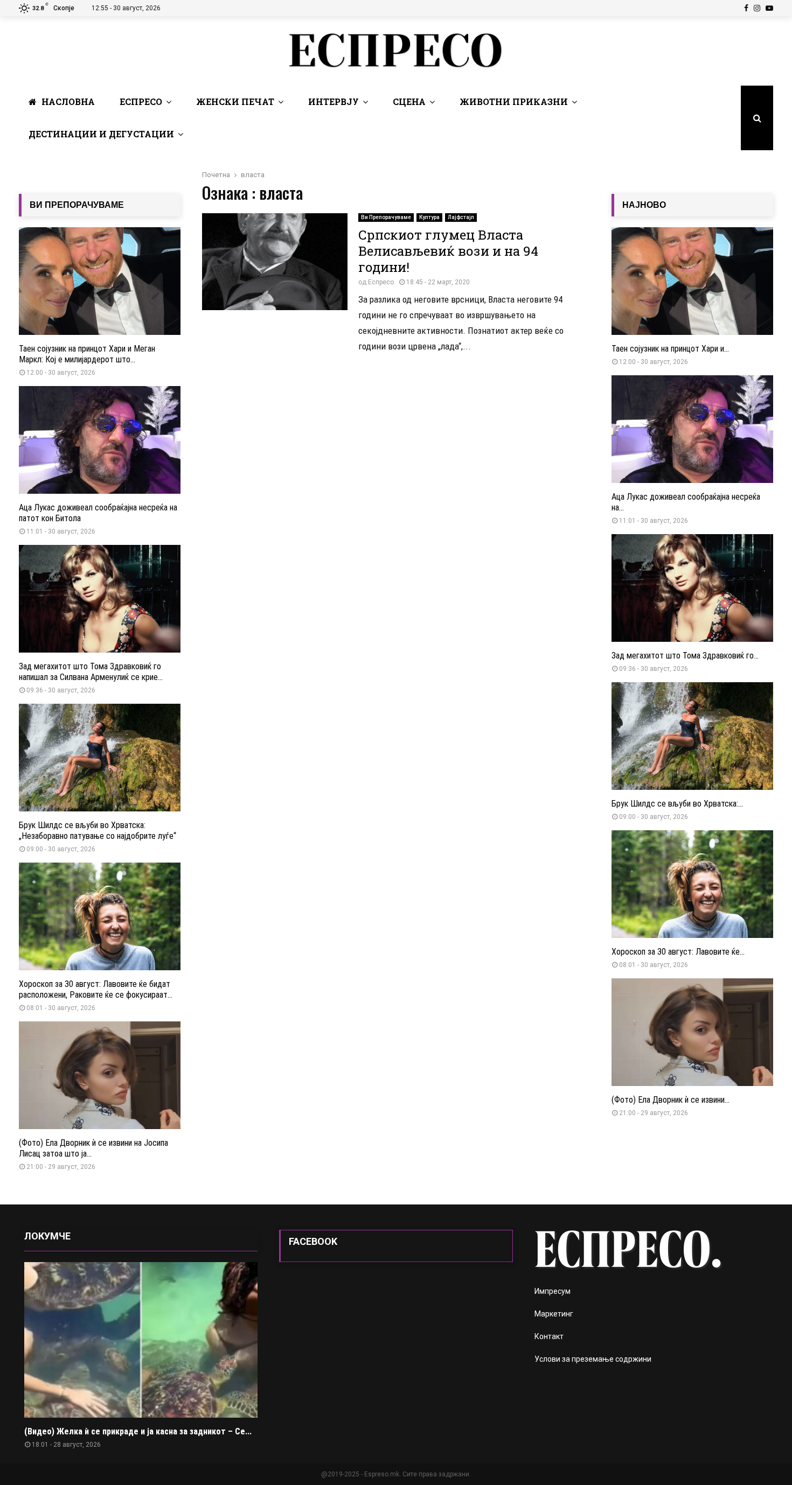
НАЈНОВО (644, 205)
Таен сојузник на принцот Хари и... (670, 349)
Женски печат (235, 101)
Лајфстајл (461, 217)
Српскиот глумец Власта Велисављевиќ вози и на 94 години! (448, 251)
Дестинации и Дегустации (101, 133)
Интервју (333, 101)
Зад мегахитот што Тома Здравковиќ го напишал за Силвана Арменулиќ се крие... (91, 671)
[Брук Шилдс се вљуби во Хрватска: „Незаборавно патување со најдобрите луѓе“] (99, 757)
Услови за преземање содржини (592, 1359)
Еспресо (141, 101)
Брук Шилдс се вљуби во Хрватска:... (677, 803)
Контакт (549, 1336)
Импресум (552, 1291)
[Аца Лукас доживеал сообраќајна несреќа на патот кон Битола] (99, 440)
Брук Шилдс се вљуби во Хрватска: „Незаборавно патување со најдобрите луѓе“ (97, 830)
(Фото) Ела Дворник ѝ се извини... (671, 1100)
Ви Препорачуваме (386, 217)
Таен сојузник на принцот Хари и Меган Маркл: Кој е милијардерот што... (87, 354)
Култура (429, 217)
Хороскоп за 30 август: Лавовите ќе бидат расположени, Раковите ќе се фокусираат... (95, 989)
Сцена (409, 101)
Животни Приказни (514, 101)
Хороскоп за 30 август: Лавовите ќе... (678, 952)
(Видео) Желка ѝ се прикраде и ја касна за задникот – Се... (138, 1431)
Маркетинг (553, 1313)
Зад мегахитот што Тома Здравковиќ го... (685, 655)
